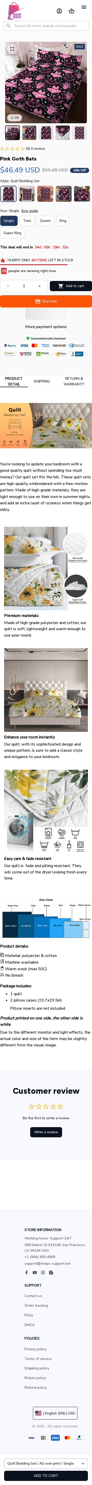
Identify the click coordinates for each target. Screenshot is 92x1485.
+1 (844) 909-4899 (40, 1256)
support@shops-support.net (48, 1263)
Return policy (35, 1377)
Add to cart (46, 1475)
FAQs (29, 1315)
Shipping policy (37, 1368)
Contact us (33, 1295)
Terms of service (38, 1358)
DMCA (30, 1324)
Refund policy (36, 1387)
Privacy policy (36, 1349)
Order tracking (36, 1305)
